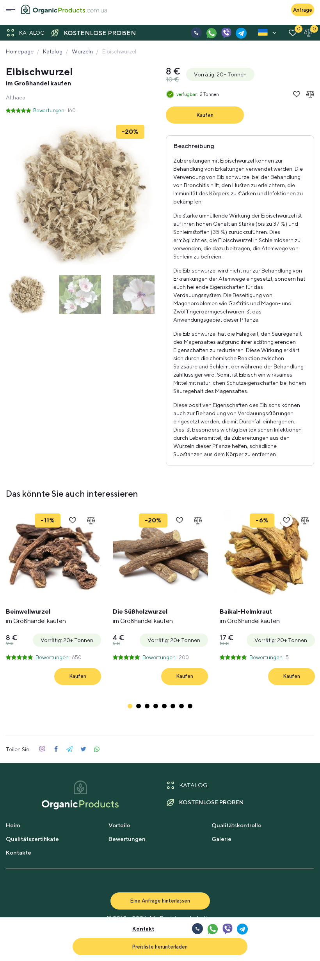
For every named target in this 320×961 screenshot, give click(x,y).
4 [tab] (155, 706)
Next (142, 294)
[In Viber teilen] (42, 749)
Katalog (31, 33)
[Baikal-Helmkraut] (267, 554)
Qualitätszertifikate (32, 838)
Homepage (20, 51)
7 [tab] (181, 706)
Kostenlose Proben (100, 33)
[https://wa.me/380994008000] (211, 32)
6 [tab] (173, 706)
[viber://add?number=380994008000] (225, 32)
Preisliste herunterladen (160, 946)
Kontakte (18, 852)
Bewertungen (127, 838)
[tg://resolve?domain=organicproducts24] (240, 32)
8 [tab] (190, 706)
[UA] (263, 34)
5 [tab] (164, 706)
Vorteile (119, 825)
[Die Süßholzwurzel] (160, 554)
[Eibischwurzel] (80, 195)
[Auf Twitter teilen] (83, 749)
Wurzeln (82, 51)
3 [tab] (147, 706)
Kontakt (143, 929)
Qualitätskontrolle (236, 825)
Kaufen (204, 115)
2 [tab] (138, 706)
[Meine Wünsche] (293, 33)
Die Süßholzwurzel (143, 616)
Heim (13, 825)
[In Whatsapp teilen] (97, 749)
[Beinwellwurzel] (53, 554)
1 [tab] (130, 706)
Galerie (221, 838)
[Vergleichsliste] (308, 33)
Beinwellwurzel (36, 616)
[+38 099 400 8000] (196, 32)
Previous (17, 294)
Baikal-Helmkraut (250, 616)
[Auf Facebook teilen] (56, 749)
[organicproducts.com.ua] (64, 10)
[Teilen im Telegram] (69, 749)
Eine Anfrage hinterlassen (160, 900)
